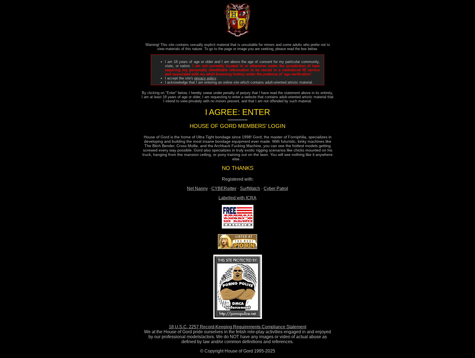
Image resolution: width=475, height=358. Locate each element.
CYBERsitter (223, 188)
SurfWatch (250, 188)
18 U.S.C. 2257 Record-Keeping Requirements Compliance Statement (237, 326)
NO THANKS (237, 168)
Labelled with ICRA (237, 197)
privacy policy (205, 78)
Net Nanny (197, 188)
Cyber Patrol (276, 188)
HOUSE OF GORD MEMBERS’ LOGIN (237, 126)
